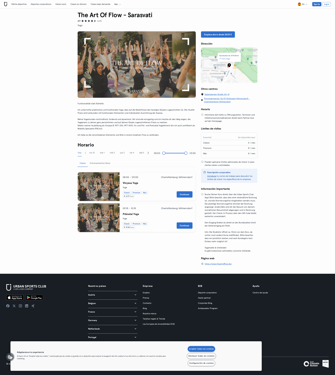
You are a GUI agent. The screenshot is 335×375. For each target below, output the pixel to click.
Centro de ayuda (260, 292)
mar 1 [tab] (102, 152)
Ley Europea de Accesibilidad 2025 (159, 324)
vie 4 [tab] (132, 152)
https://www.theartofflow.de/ (218, 263)
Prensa (146, 297)
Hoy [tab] (79, 152)
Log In (326, 4)
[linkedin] (26, 305)
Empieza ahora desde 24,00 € (218, 34)
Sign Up (317, 4)
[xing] (33, 305)
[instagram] (20, 305)
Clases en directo (78, 4)
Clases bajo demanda (100, 4)
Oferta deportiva (19, 4)
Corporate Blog (205, 303)
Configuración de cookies (201, 363)
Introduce (211, 176)
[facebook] (7, 305)
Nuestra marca (149, 313)
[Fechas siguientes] (148, 152)
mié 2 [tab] (112, 152)
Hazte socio (60, 4)
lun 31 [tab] (92, 152)
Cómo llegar (226, 59)
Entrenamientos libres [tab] (100, 163)
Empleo (146, 292)
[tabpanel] (137, 201)
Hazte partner (204, 297)
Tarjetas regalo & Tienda (154, 318)
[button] (113, 294)
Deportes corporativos (41, 4)
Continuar (184, 194)
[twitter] (14, 305)
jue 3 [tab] (122, 152)
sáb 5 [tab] (141, 152)
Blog (145, 308)
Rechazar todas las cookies (201, 356)
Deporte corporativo (207, 292)
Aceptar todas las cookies (201, 349)
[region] (136, 356)
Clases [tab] (83, 163)
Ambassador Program (207, 308)
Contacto (147, 303)
